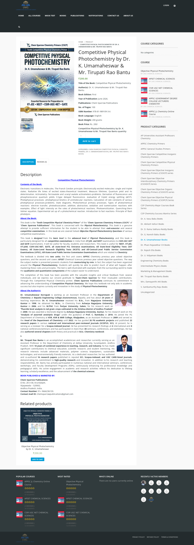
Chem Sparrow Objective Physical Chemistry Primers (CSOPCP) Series (157, 199)
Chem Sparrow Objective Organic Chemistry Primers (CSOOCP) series (157, 190)
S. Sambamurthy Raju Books (154, 287)
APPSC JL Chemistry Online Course (37, 483)
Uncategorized (148, 292)
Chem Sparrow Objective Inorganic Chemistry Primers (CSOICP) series (157, 171)
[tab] (28, 162)
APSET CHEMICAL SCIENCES (38, 498)
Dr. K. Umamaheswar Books (97, 151)
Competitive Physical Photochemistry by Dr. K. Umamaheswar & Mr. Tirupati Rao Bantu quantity (102, 130)
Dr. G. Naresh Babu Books (153, 234)
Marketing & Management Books (156, 271)
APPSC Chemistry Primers (153, 143)
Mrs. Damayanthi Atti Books (154, 281)
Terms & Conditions (169, 537)
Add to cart (89, 141)
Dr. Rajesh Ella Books (151, 250)
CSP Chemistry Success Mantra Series (159, 213)
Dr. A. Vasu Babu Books (152, 218)
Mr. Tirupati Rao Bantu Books (155, 276)
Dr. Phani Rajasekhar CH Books (155, 245)
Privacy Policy (138, 537)
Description (28, 162)
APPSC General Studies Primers (155, 149)
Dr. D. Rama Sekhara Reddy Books (157, 229)
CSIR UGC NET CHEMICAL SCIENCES (36, 514)
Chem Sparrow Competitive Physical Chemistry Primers (158, 163)
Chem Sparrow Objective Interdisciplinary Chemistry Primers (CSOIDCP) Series (158, 181)
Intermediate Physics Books (154, 266)
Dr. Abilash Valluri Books (152, 224)
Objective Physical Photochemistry (74, 483)
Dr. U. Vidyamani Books (152, 255)
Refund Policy (153, 537)
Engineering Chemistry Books (155, 260)
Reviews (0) (42, 162)
